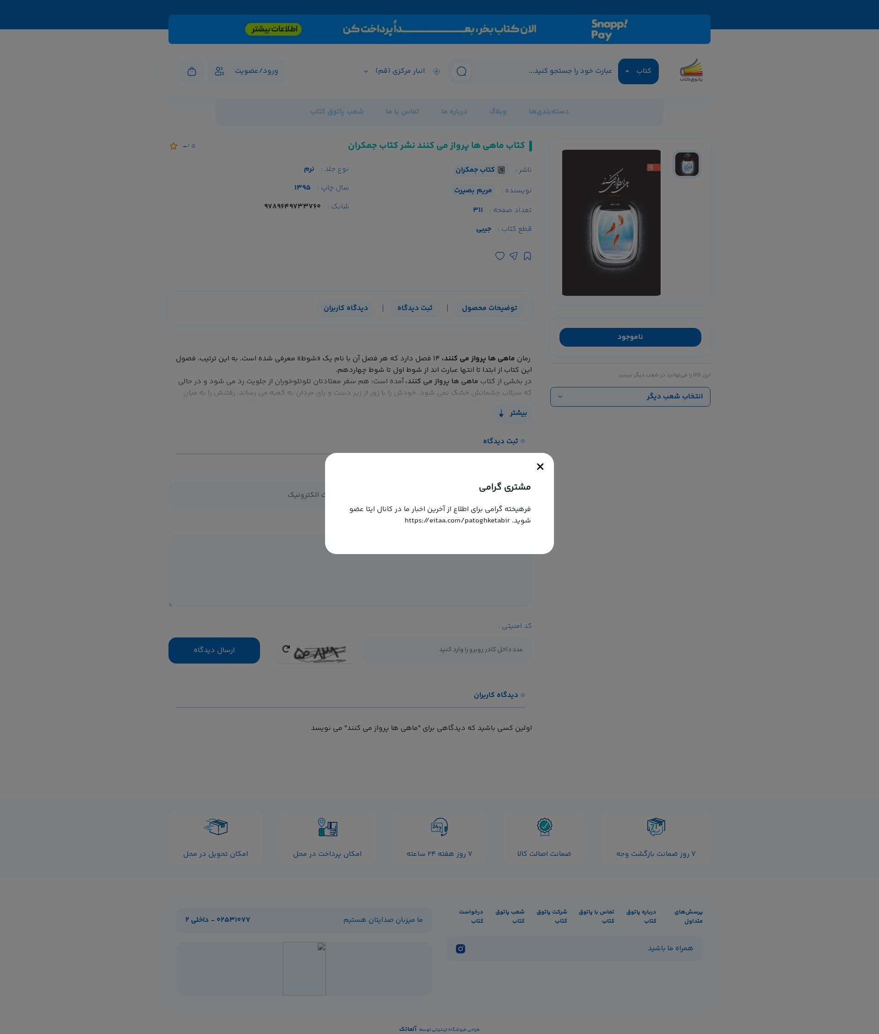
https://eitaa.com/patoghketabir (457, 521)
